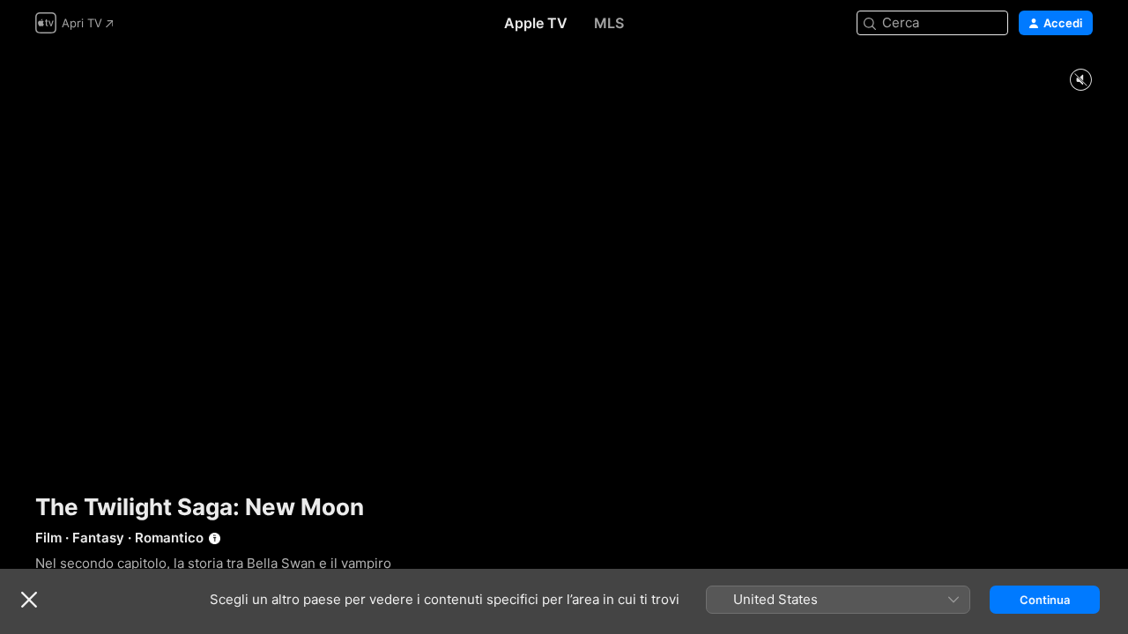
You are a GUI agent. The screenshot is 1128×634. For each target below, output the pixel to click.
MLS (609, 23)
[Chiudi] (29, 600)
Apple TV (536, 23)
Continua (1045, 600)
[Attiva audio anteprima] (1080, 80)
